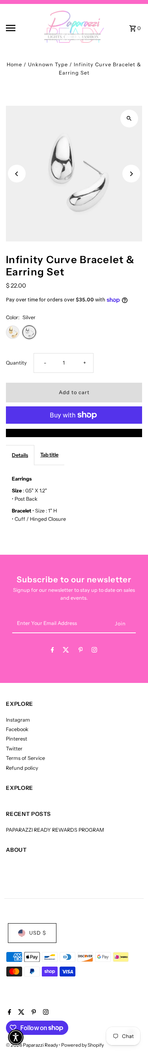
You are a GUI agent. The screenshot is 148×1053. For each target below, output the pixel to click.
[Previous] (17, 174)
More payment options (74, 433)
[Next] (131, 174)
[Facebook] (52, 651)
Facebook (17, 729)
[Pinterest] (81, 651)
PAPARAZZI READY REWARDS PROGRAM (55, 830)
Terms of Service (25, 758)
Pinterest (16, 739)
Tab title (49, 455)
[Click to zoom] (129, 118)
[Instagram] (94, 651)
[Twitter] (66, 651)
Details (20, 455)
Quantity (16, 363)
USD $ (37, 933)
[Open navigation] (18, 28)
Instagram (18, 720)
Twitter (14, 749)
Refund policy (22, 768)
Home (14, 64)
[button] (16, 1037)
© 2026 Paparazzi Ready (32, 1045)
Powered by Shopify (82, 1045)
